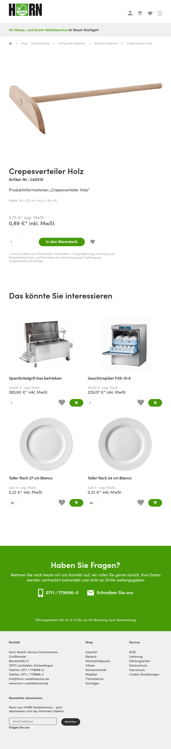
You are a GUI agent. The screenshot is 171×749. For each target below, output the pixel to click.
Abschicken (71, 721)
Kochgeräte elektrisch (72, 43)
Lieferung (136, 657)
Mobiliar (91, 674)
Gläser (90, 665)
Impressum (137, 670)
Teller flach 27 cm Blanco (31, 478)
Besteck (91, 657)
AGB (132, 652)
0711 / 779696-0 (62, 593)
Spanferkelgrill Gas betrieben (35, 378)
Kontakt (14, 642)
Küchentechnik (40, 43)
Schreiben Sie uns (115, 593)
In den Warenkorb (62, 241)
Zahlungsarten (139, 661)
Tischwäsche (95, 679)
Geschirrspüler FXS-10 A (109, 378)
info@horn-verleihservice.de (29, 679)
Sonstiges (92, 683)
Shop (89, 642)
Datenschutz (138, 665)
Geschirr (91, 652)
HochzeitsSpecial (98, 661)
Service (134, 642)
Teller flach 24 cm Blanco (110, 478)
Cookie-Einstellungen (144, 674)
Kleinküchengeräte (106, 43)
